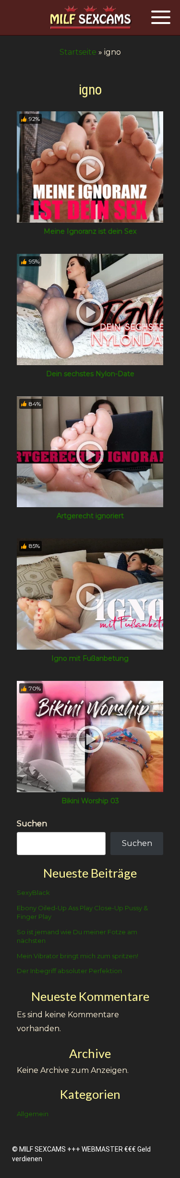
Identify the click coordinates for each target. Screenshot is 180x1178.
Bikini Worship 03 (90, 801)
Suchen (32, 823)
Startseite (78, 52)
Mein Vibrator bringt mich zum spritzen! (77, 956)
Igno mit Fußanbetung (90, 658)
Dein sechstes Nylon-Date (90, 373)
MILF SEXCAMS (42, 1149)
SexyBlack (33, 892)
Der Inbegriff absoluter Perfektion (69, 971)
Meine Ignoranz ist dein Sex (90, 231)
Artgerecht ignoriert (90, 516)
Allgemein (32, 1114)
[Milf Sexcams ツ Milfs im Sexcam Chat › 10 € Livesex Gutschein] (90, 18)
